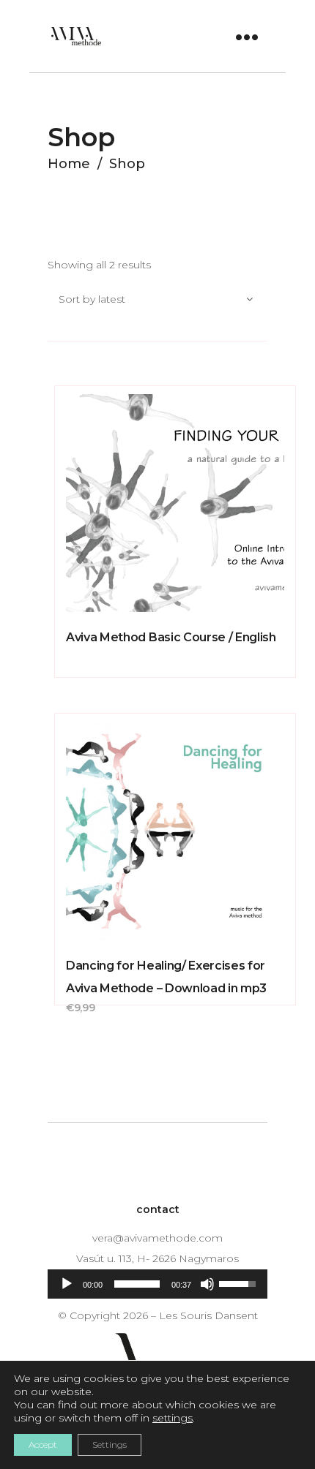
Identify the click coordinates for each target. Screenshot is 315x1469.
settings (172, 1417)
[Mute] (207, 1284)
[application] (157, 1284)
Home (69, 163)
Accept (43, 1444)
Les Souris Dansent (208, 1315)
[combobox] (157, 300)
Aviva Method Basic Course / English (171, 637)
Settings (109, 1444)
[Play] (66, 1284)
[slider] (137, 1284)
